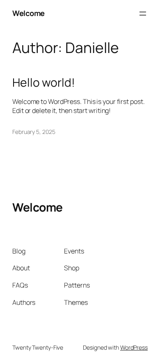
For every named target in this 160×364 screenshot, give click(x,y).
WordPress (134, 347)
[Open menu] (143, 13)
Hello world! (43, 82)
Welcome (28, 13)
